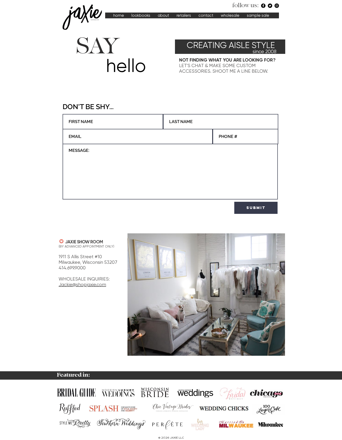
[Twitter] (270, 5)
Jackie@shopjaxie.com (82, 284)
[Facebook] (263, 5)
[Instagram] (277, 5)
